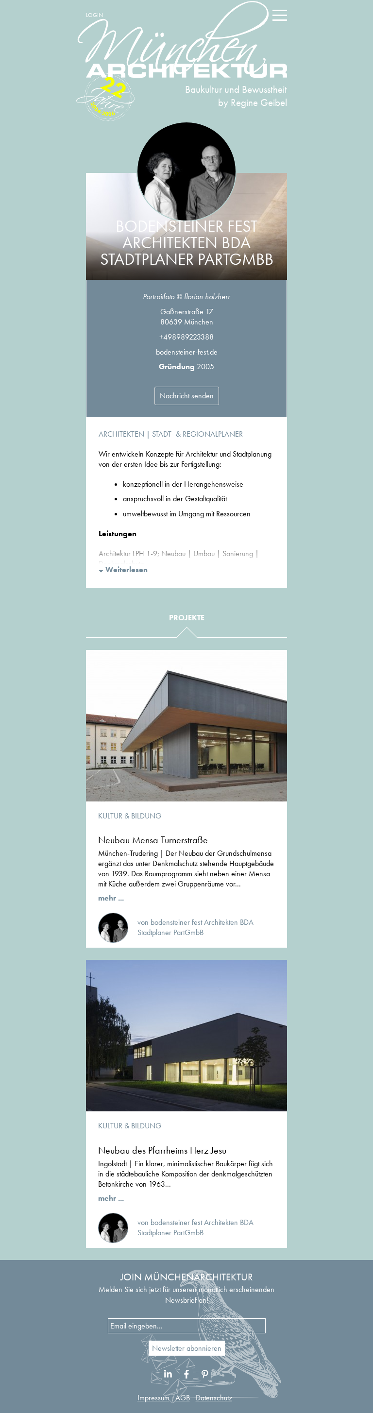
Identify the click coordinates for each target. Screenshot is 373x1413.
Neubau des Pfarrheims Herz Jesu (162, 1150)
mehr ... (111, 898)
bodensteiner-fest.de (187, 352)
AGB (182, 1398)
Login (94, 15)
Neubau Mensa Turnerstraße (153, 840)
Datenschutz (214, 1398)
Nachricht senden (187, 396)
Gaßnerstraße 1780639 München (186, 316)
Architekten (121, 434)
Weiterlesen (125, 569)
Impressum (153, 1398)
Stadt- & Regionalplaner (197, 434)
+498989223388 (186, 337)
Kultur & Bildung (129, 816)
